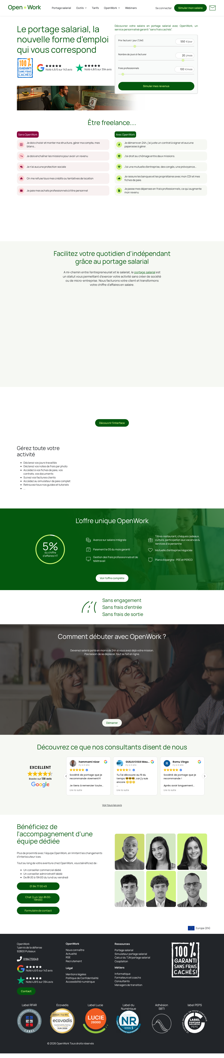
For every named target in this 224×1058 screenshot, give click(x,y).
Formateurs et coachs (128, 977)
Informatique (122, 974)
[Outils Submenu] (86, 8)
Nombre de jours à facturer (132, 54)
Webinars (131, 8)
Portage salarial (61, 8)
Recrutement (74, 961)
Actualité (71, 954)
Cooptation (121, 961)
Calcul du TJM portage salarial (132, 957)
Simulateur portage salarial (131, 954)
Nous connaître (75, 950)
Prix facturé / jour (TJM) (130, 40)
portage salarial (144, 272)
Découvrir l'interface (112, 423)
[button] (204, 776)
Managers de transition (128, 985)
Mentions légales (76, 974)
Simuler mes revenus (156, 86)
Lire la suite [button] (76, 790)
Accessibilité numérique (80, 981)
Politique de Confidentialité (82, 978)
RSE (68, 957)
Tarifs (95, 8)
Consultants (122, 981)
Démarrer (112, 723)
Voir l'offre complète (112, 578)
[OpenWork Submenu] (119, 8)
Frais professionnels (128, 68)
